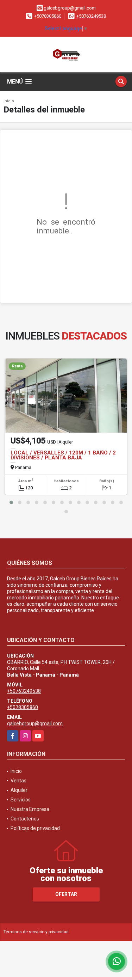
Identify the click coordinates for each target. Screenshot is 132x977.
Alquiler (19, 790)
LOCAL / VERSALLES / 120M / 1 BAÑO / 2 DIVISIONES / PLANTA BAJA (63, 455)
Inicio (9, 101)
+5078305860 (47, 16)
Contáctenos (25, 819)
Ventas (18, 780)
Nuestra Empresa (30, 809)
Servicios (21, 799)
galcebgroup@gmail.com (35, 723)
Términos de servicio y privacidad (36, 931)
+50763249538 (91, 16)
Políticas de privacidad (35, 828)
